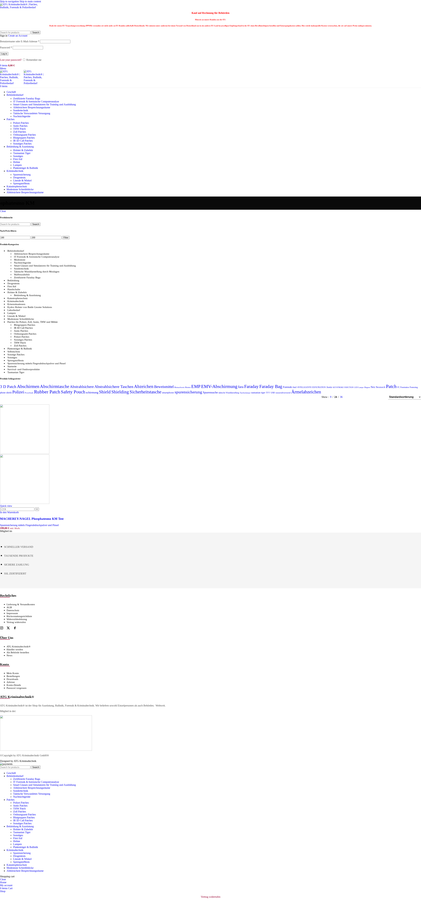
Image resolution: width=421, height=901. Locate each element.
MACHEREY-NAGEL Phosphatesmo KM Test (31, 518)
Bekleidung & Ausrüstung (27, 295)
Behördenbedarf (15, 251)
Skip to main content (30, 1)
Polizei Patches (21, 122)
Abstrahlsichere (82, 387)
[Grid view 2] (357, 397)
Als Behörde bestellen (18, 652)
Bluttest (188, 387)
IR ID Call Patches (23, 140)
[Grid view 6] (369, 397)
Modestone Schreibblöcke (20, 319)
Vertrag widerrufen (16, 622)
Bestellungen (13, 676)
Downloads (12, 679)
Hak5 (295, 387)
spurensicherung (188, 392)
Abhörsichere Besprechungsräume (31, 253)
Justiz (329, 387)
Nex (373, 387)
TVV (268, 393)
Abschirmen (28, 386)
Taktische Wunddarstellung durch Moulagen (36, 271)
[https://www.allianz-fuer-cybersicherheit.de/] (46, 749)
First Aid (17, 159)
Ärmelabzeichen (306, 391)
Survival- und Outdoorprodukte (23, 369)
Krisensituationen (16, 304)
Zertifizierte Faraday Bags (26, 98)
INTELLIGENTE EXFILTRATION (311, 387)
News (9, 655)
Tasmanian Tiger (21, 153)
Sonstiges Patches (22, 143)
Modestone (19, 259)
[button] (9, 512)
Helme (16, 162)
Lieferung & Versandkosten (21, 604)
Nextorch (380, 387)
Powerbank (29, 393)
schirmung (92, 392)
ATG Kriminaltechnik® (18, 646)
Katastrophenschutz (17, 298)
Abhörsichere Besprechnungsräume (31, 107)
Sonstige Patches (16, 354)
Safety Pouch (73, 391)
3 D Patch (8, 386)
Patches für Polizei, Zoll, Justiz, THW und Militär (32, 322)
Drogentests (19, 177)
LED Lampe (359, 387)
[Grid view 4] (381, 397)
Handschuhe (13, 289)
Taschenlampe (245, 393)
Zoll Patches (19, 131)
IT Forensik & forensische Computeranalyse (36, 101)
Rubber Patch (47, 391)
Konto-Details (14, 685)
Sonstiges (18, 156)
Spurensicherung (22, 174)
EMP (195, 386)
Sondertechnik (20, 110)
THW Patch (19, 128)
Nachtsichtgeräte (21, 116)
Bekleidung (13, 280)
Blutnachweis (179, 387)
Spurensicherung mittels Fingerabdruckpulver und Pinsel (36, 363)
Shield (105, 391)
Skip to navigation (10, 1)
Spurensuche (210, 392)
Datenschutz (13, 610)
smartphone (168, 392)
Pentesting (414, 387)
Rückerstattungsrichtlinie (19, 616)
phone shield (6, 392)
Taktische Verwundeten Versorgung (31, 113)
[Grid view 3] (375, 397)
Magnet (367, 387)
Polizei (18, 392)
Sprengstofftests (21, 183)
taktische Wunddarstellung (229, 393)
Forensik (287, 387)
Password (6, 47)
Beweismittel (164, 386)
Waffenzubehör (22, 274)
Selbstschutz (13, 351)
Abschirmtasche (54, 386)
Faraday (251, 386)
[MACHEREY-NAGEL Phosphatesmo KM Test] (24, 452)
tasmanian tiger (258, 392)
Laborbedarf (13, 310)
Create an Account (17, 35)
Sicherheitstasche (145, 391)
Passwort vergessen (16, 688)
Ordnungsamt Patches (24, 134)
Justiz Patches (20, 125)
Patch (391, 386)
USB (273, 393)
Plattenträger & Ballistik (25, 168)
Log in (4, 54)
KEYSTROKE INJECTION (343, 387)
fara (241, 387)
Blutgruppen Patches (24, 137)
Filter (65, 237)
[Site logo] (20, 7)
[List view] (350, 397)
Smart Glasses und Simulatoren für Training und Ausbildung (44, 104)
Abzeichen (143, 386)
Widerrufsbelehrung (17, 619)
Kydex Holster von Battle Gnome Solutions (29, 307)
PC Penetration (403, 387)
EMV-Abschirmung (219, 386)
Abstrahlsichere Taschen (113, 386)
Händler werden (15, 649)
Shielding (120, 391)
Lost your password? (11, 59)
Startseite (12, 366)
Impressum (12, 613)
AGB (9, 607)
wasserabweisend (283, 393)
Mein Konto (13, 673)
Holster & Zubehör (23, 150)
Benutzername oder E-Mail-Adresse (19, 41)
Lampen (17, 165)
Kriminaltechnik (15, 301)
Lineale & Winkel (22, 180)
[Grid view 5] (363, 397)
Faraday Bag (270, 386)
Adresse (11, 682)
